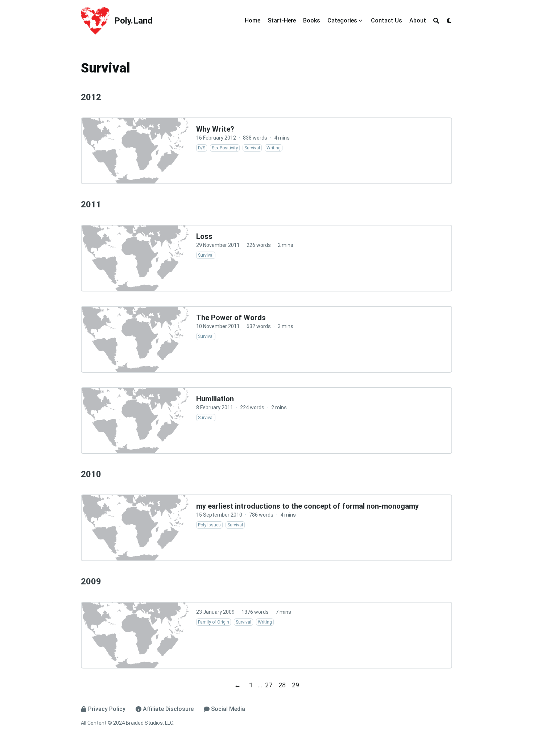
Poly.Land (133, 20)
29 (295, 685)
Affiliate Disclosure (168, 708)
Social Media (228, 708)
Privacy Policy (106, 708)
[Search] (436, 21)
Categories (342, 20)
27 (268, 685)
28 (282, 685)
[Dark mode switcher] (449, 21)
